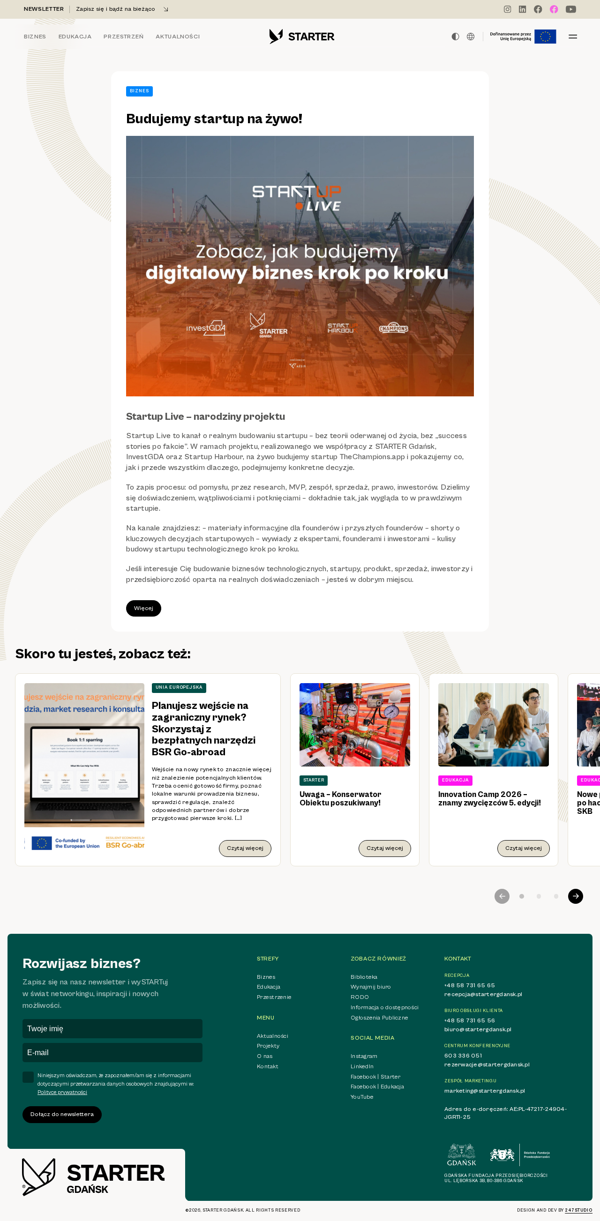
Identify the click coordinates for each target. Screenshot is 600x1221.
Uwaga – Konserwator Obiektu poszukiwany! (341, 799)
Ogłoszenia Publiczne (379, 1017)
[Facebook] (538, 9)
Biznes (35, 36)
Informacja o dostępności (385, 1007)
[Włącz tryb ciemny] (455, 36)
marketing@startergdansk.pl (484, 1090)
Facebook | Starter (376, 1076)
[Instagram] (507, 9)
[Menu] (572, 36)
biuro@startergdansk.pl (478, 1029)
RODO (360, 997)
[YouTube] (571, 9)
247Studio (578, 1210)
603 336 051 (463, 1055)
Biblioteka (364, 977)
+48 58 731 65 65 (469, 985)
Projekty (268, 1046)
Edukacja (75, 36)
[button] (521, 896)
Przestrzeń (123, 36)
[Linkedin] (522, 9)
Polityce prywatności (62, 1092)
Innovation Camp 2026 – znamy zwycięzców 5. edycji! (489, 799)
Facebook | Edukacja (377, 1086)
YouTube (362, 1097)
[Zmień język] (470, 36)
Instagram (364, 1056)
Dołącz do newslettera (62, 1114)
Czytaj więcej (245, 848)
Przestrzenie (274, 997)
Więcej (143, 608)
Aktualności (178, 36)
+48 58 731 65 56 (469, 1020)
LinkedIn (362, 1066)
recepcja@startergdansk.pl (483, 994)
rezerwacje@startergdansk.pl (487, 1064)
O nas (264, 1056)
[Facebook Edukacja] (554, 9)
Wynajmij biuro (371, 986)
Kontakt (267, 1066)
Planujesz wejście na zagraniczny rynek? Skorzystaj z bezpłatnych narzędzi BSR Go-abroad (203, 729)
